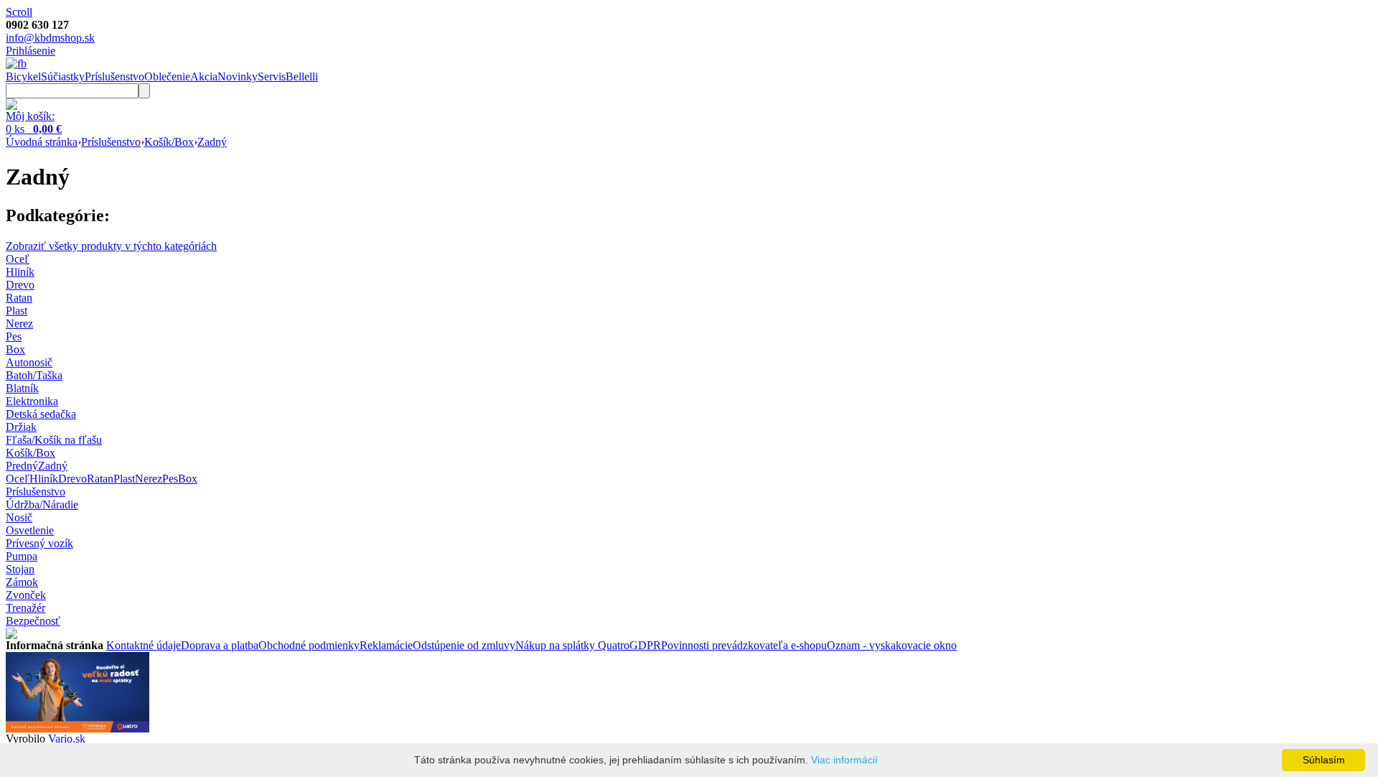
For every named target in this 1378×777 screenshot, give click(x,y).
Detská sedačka (41, 414)
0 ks (34, 129)
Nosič (19, 517)
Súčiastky (63, 76)
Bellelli (302, 76)
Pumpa (21, 556)
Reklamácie (386, 645)
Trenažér (25, 608)
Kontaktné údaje (143, 645)
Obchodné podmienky (309, 645)
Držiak (21, 427)
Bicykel (23, 76)
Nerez (148, 479)
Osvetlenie (30, 530)
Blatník (22, 388)
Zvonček (26, 595)
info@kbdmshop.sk (50, 38)
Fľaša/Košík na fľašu (54, 440)
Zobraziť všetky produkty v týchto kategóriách (111, 246)
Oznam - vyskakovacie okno (892, 645)
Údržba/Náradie (42, 504)
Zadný (212, 142)
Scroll (19, 12)
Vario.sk (66, 738)
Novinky (237, 76)
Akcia (203, 76)
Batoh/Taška (34, 375)
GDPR (645, 645)
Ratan (100, 479)
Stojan (20, 569)
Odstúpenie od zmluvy (464, 645)
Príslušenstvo (114, 76)
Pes (170, 479)
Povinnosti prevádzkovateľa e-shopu (744, 645)
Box (187, 479)
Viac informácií (844, 760)
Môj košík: (30, 116)
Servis (272, 76)
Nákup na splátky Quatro (572, 645)
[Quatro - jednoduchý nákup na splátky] (77, 728)
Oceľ (17, 479)
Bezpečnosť (33, 621)
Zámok (22, 582)
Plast (124, 479)
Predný (22, 466)
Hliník (43, 479)
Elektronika (32, 401)
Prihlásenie (30, 51)
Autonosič (29, 362)
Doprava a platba (219, 645)
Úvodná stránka (42, 142)
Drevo (72, 479)
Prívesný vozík (39, 543)
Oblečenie (167, 76)
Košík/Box (169, 142)
